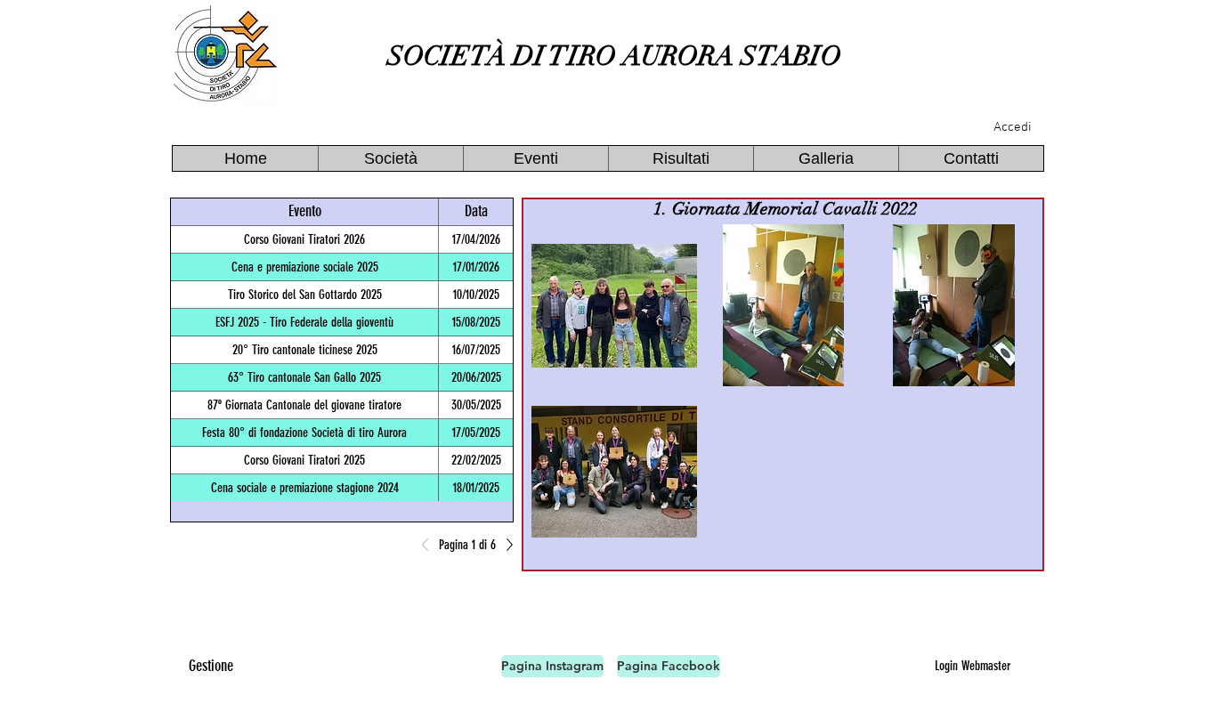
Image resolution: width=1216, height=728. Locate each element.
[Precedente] (430, 544)
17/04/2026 (476, 239)
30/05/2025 (476, 405)
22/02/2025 (476, 460)
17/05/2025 (476, 433)
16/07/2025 (476, 350)
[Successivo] (505, 544)
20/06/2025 (476, 377)
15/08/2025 (476, 322)
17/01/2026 (476, 267)
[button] (390, 158)
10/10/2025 (476, 295)
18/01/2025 (476, 488)
